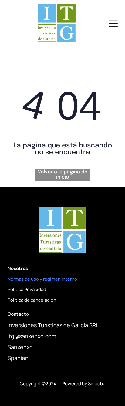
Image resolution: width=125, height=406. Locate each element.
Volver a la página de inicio (62, 174)
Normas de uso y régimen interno (42, 279)
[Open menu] (113, 23)
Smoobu (97, 383)
